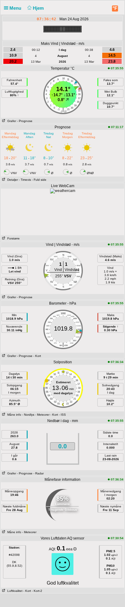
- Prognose (24, 121)
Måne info (13, 414)
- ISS (62, 414)
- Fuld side (39, 179)
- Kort (37, 356)
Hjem (39, 8)
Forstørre (12, 238)
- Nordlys (28, 414)
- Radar (38, 473)
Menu (16, 8)
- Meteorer (42, 414)
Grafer (10, 121)
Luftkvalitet (13, 590)
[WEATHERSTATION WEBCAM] (62, 191)
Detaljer (11, 179)
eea (69, 549)
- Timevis (25, 179)
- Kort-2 (36, 590)
